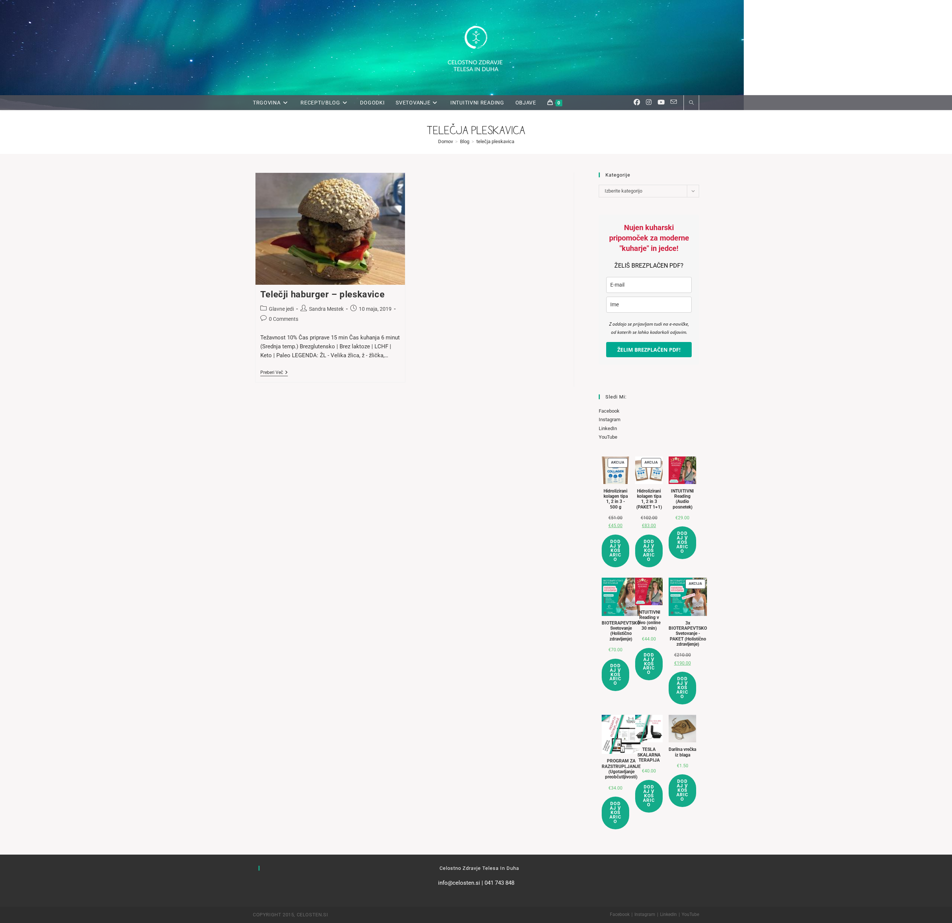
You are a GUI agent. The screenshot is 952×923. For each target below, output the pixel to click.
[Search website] (691, 103)
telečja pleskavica (495, 141)
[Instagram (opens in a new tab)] (648, 102)
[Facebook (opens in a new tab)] (637, 102)
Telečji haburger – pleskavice (322, 294)
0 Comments (283, 319)
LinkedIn (608, 428)
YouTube (608, 437)
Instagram (609, 419)
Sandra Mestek (326, 309)
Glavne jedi (281, 309)
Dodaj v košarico (616, 550)
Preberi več (274, 373)
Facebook (609, 411)
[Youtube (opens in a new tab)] (661, 102)
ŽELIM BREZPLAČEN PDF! (649, 349)
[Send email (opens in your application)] (674, 102)
